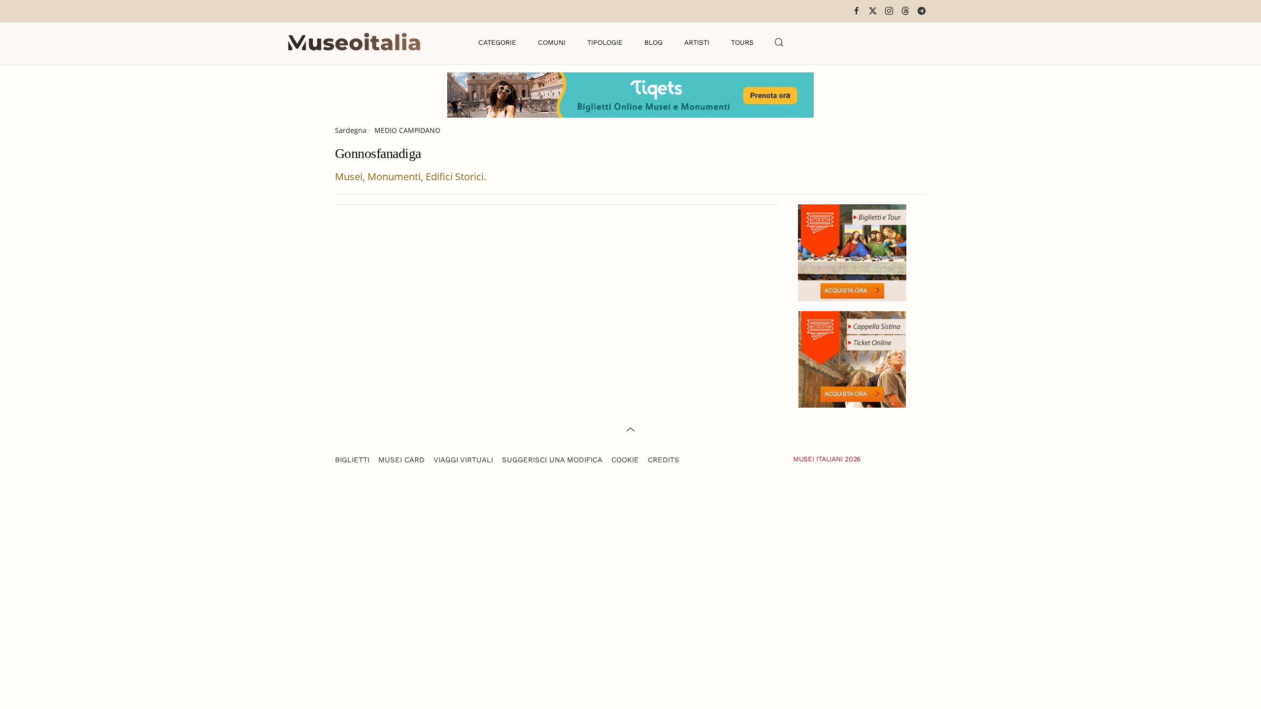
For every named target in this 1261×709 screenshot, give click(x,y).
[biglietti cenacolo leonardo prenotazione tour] (852, 252)
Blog (653, 42)
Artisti (696, 42)
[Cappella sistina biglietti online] (852, 358)
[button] (779, 42)
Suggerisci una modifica (552, 459)
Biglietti (352, 459)
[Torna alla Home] (354, 42)
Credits (663, 459)
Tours (742, 42)
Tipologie (605, 42)
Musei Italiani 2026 (827, 459)
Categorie (497, 42)
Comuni (551, 42)
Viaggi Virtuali (463, 459)
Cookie (625, 459)
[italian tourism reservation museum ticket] (630, 95)
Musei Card (401, 459)
